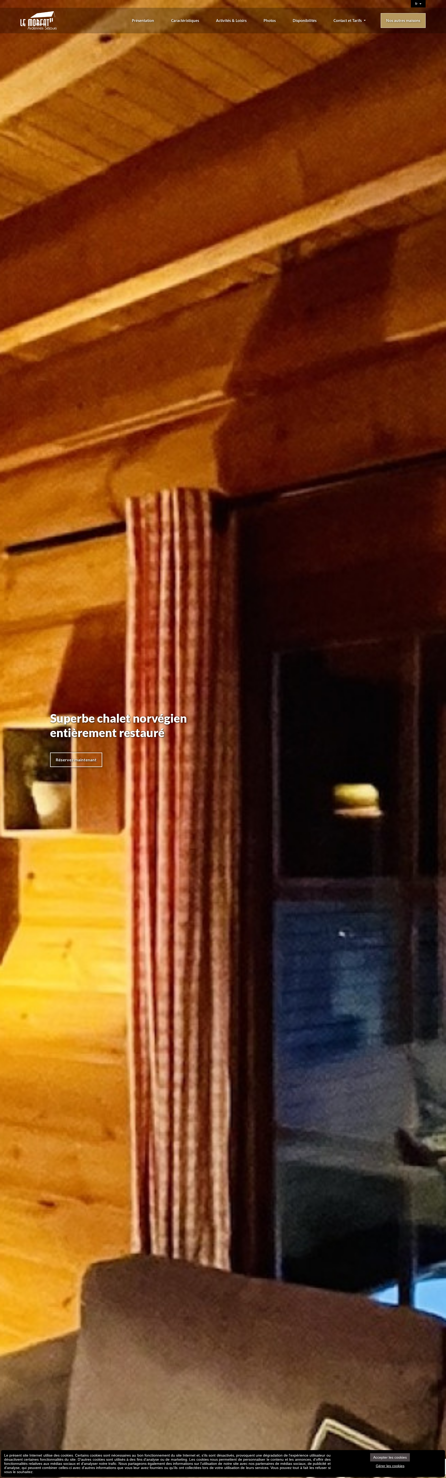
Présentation (143, 20)
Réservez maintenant (76, 759)
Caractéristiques (185, 20)
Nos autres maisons (403, 20)
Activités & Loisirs (231, 20)
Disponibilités (304, 20)
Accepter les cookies (390, 1457)
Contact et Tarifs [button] (348, 20)
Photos (270, 20)
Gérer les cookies (390, 1466)
